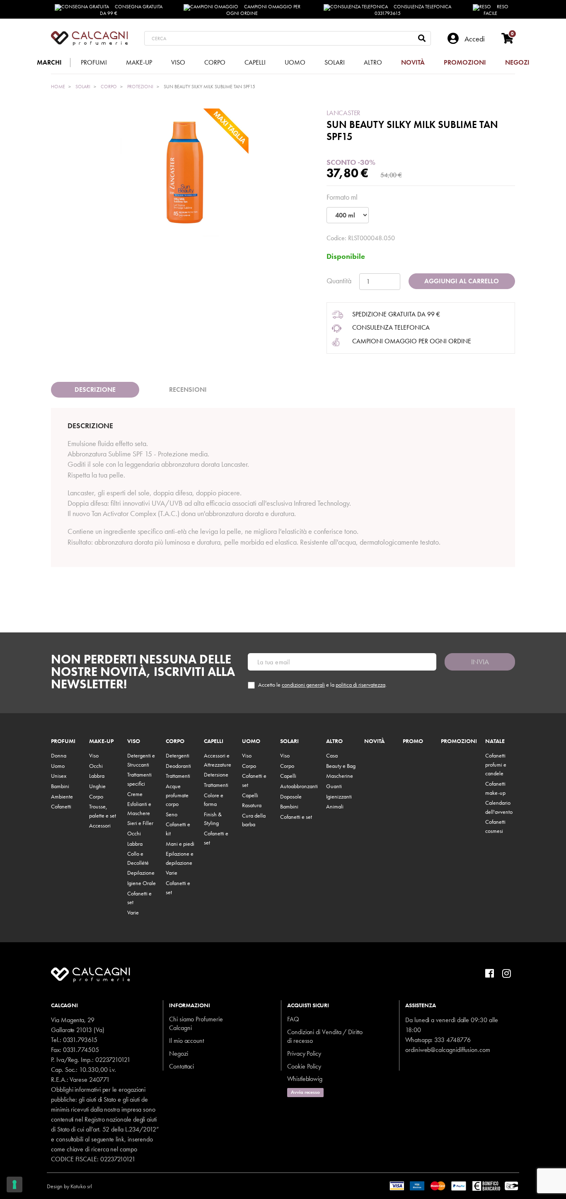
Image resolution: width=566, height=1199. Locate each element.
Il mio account (186, 1040)
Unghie (97, 786)
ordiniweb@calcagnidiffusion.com (447, 1049)
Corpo (96, 796)
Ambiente (62, 796)
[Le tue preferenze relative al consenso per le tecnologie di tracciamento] (14, 1184)
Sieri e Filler (140, 823)
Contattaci (181, 1066)
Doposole (291, 796)
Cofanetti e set (296, 816)
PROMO (413, 741)
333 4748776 (452, 1039)
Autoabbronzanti (299, 786)
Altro (334, 741)
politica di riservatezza (360, 684)
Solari (289, 741)
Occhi (96, 766)
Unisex (58, 775)
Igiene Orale (141, 883)
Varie (133, 912)
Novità (374, 741)
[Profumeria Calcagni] (89, 38)
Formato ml (342, 197)
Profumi (63, 741)
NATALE (495, 741)
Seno (171, 814)
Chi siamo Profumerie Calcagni (196, 1023)
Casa (332, 755)
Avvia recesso (305, 1092)
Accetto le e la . (322, 685)
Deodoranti (178, 766)
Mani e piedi (180, 843)
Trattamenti (178, 775)
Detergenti (177, 755)
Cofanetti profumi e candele (495, 764)
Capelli (213, 741)
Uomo (58, 766)
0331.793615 (80, 1039)
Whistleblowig (304, 1078)
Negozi (178, 1053)
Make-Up (101, 741)
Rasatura (251, 805)
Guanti (334, 786)
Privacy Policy (304, 1053)
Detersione (216, 774)
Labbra (96, 775)
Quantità (339, 280)
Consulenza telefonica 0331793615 (413, 10)
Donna (58, 755)
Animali (334, 806)
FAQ (293, 1019)
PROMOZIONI (459, 741)
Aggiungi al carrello (461, 281)
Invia (480, 661)
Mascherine (339, 775)
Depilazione (141, 872)
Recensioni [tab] (188, 389)
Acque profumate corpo (177, 795)
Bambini (60, 786)
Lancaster (343, 112)
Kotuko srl (81, 1186)
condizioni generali (303, 684)
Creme (135, 794)
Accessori (100, 825)
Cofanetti (61, 806)
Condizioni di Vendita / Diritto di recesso (325, 1036)
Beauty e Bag (341, 766)
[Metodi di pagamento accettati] (454, 1185)
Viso (94, 755)
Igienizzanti (339, 796)
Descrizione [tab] (95, 389)
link (120, 1139)
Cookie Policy (304, 1066)
